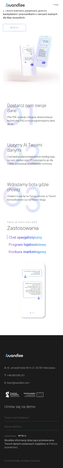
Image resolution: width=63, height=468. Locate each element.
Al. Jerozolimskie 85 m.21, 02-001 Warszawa (31, 367)
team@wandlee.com (18, 382)
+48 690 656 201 (16, 375)
